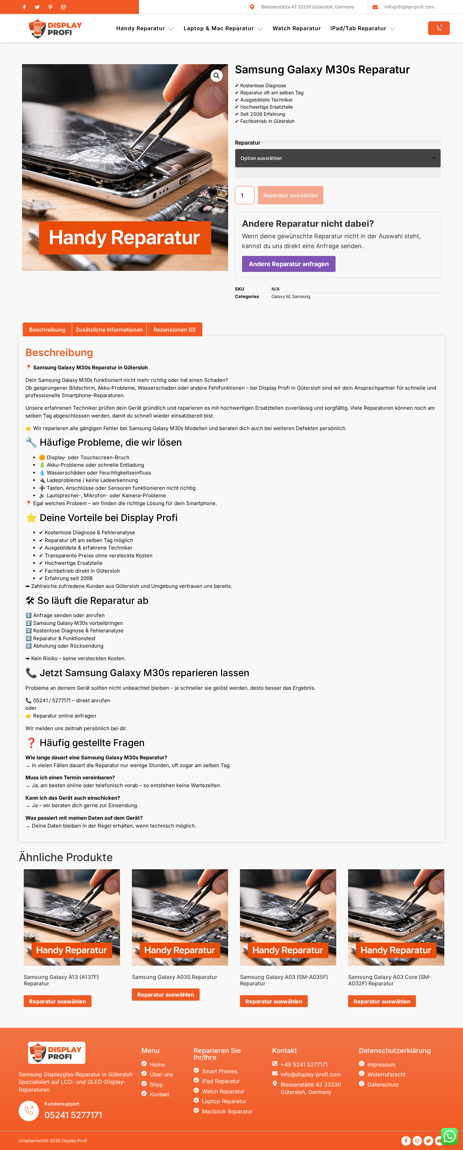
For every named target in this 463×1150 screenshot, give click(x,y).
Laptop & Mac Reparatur (219, 28)
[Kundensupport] (29, 1111)
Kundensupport (61, 1104)
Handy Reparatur (140, 28)
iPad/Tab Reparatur (358, 28)
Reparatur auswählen (290, 195)
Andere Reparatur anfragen (289, 263)
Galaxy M (280, 296)
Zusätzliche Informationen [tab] (109, 329)
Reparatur (247, 142)
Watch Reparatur (297, 28)
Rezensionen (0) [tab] (175, 329)
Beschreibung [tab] (47, 329)
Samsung (301, 296)
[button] (216, 76)
